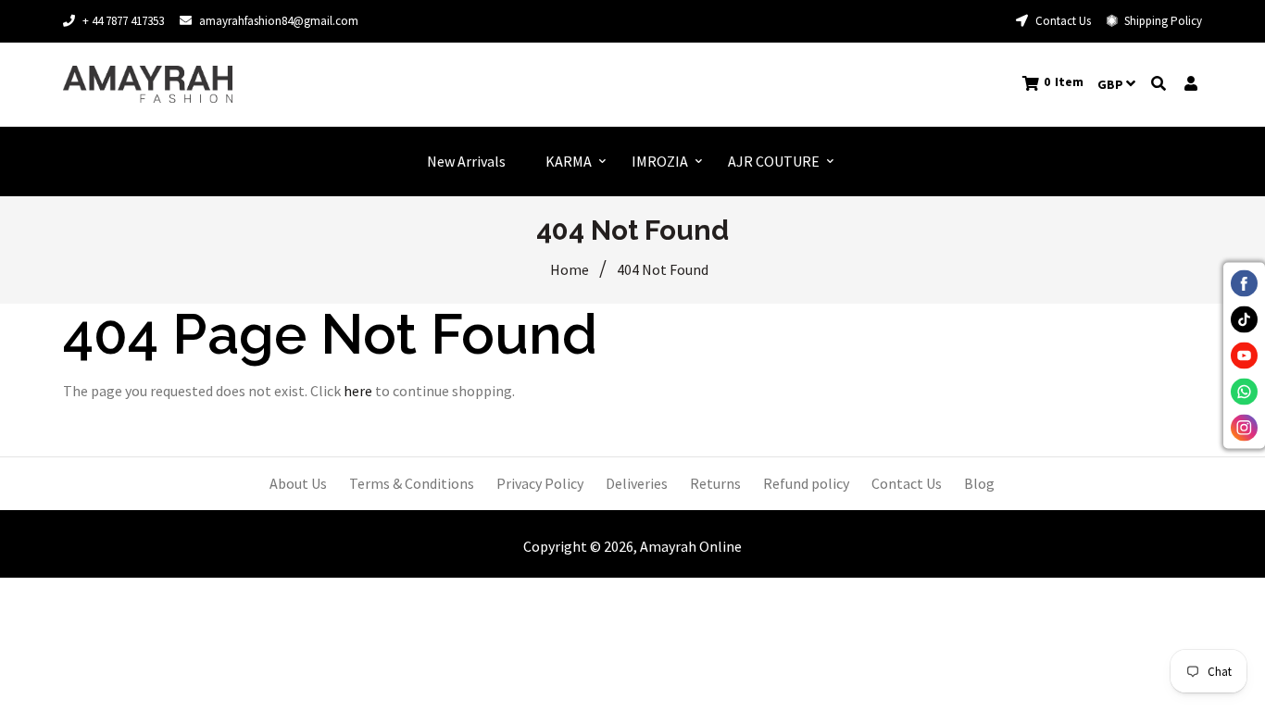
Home (569, 269)
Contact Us (1062, 21)
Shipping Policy (1161, 21)
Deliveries (637, 483)
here (358, 390)
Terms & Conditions (411, 483)
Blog (979, 483)
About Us (298, 483)
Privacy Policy (539, 483)
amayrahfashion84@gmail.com (278, 21)
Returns (715, 483)
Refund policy (806, 483)
